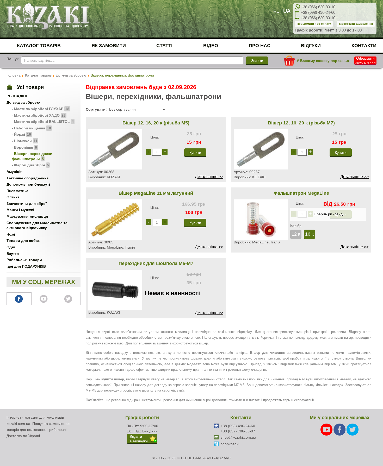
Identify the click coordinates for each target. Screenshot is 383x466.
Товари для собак (23, 240)
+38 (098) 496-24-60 (318, 12)
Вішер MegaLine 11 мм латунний (156, 193)
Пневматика (17, 191)
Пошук (12, 59)
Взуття (13, 253)
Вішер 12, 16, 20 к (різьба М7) (301, 122)
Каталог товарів (39, 45)
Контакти (363, 45)
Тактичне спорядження (27, 178)
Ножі (11, 234)
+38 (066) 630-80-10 (318, 7)
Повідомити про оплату (314, 23)
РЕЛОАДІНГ (17, 96)
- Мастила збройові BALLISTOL (43, 121)
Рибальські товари (24, 260)
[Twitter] (353, 429)
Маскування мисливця (27, 216)
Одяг (11, 247)
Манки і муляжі (20, 210)
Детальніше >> (209, 176)
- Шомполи (25, 141)
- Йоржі (21, 134)
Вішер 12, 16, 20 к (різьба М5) (155, 122)
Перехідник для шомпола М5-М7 (156, 263)
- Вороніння (24, 147)
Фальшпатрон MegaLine (301, 193)
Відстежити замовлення (356, 23)
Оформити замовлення (365, 60)
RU (276, 11)
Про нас (259, 45)
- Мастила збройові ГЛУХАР (40, 109)
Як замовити (108, 45)
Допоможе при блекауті (28, 184)
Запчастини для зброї (27, 203)
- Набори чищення (31, 128)
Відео (210, 45)
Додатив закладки (139, 438)
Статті (164, 45)
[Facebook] (340, 429)
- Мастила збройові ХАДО (39, 115)
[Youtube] (326, 429)
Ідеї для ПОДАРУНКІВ (26, 266)
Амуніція (14, 171)
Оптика (13, 197)
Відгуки (311, 45)
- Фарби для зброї (30, 165)
